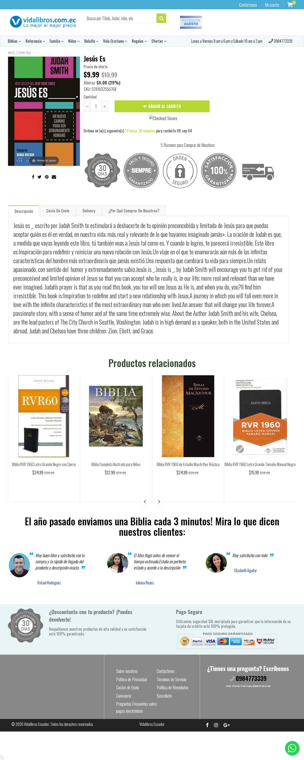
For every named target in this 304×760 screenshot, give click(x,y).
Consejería (123, 696)
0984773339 (282, 41)
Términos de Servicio (171, 679)
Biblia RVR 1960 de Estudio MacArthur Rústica (270, 464)
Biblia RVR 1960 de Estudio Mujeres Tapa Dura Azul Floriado (53, 467)
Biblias (13, 41)
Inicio (11, 52)
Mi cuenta (272, 5)
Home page (24, 52)
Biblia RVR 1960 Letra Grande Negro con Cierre (126, 464)
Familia (55, 41)
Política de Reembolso (172, 687)
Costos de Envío (127, 687)
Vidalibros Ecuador (36, 724)
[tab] (24, 210)
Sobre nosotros (127, 671)
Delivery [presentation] (89, 211)
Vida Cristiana (114, 41)
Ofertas (158, 41)
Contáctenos (248, 5)
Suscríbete (164, 696)
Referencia (34, 41)
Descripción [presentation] (23, 211)
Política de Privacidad (131, 679)
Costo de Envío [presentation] (57, 211)
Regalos (138, 41)
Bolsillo (90, 41)
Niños (72, 41)
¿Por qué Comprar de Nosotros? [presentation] (134, 211)
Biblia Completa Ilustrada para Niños (198, 464)
